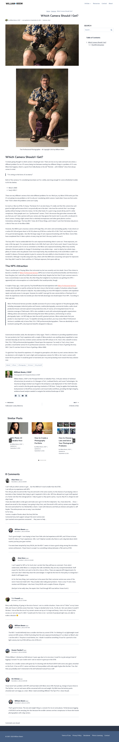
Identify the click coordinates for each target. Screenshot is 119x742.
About (111, 3)
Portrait (30, 365)
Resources (96, 3)
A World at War (74, 404)
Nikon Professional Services (29, 273)
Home (48, 11)
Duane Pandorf (17, 650)
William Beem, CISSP (15, 20)
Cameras (53, 11)
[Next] (73, 440)
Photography (22, 365)
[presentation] (17, 428)
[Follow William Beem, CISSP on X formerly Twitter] (19, 395)
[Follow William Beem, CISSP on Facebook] (15, 395)
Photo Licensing (97, 735)
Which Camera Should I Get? (97, 42)
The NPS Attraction (97, 45)
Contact (104, 3)
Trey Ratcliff (38, 365)
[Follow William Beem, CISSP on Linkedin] (26, 395)
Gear (49, 20)
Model (8, 365)
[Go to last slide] (10, 440)
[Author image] (6, 20)
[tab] (38, 460)
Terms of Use (66, 735)
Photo (14, 365)
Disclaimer (86, 735)
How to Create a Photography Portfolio (41, 440)
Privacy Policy (76, 735)
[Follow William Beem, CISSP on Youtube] (22, 395)
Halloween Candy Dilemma (14, 404)
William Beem (20, 529)
